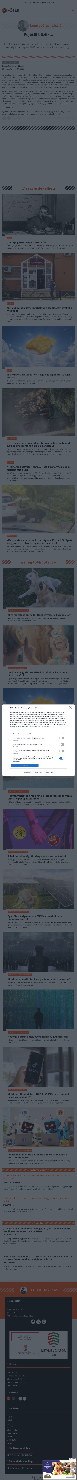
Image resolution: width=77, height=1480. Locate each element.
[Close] (71, 708)
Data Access (38, 772)
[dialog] (38, 740)
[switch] (61, 738)
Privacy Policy (49, 772)
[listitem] (38, 734)
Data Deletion (28, 772)
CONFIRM (25, 765)
